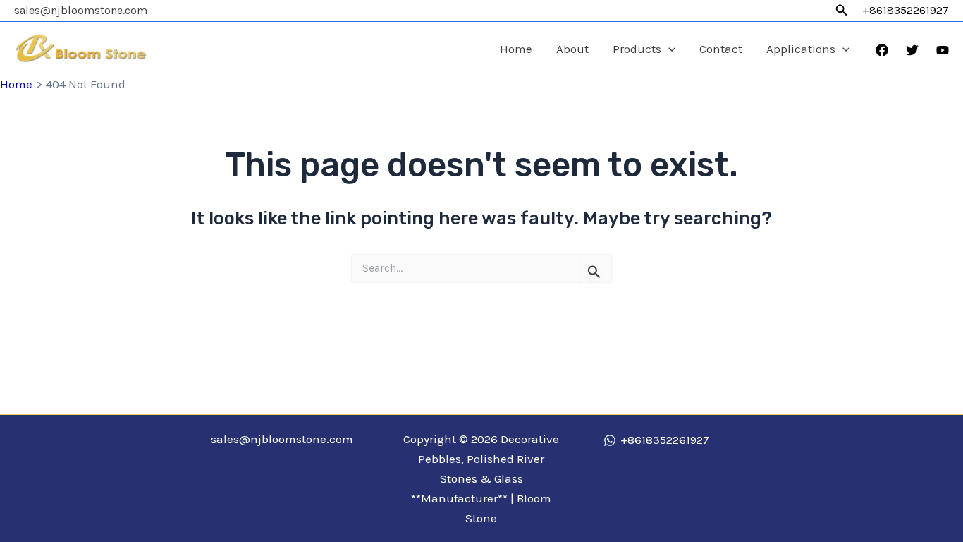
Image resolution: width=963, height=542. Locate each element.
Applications (800, 49)
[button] (841, 10)
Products (637, 49)
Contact (720, 49)
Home (516, 49)
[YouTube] (942, 50)
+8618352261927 (905, 10)
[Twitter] (912, 50)
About (572, 49)
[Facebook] (882, 50)
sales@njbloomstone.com (80, 10)
